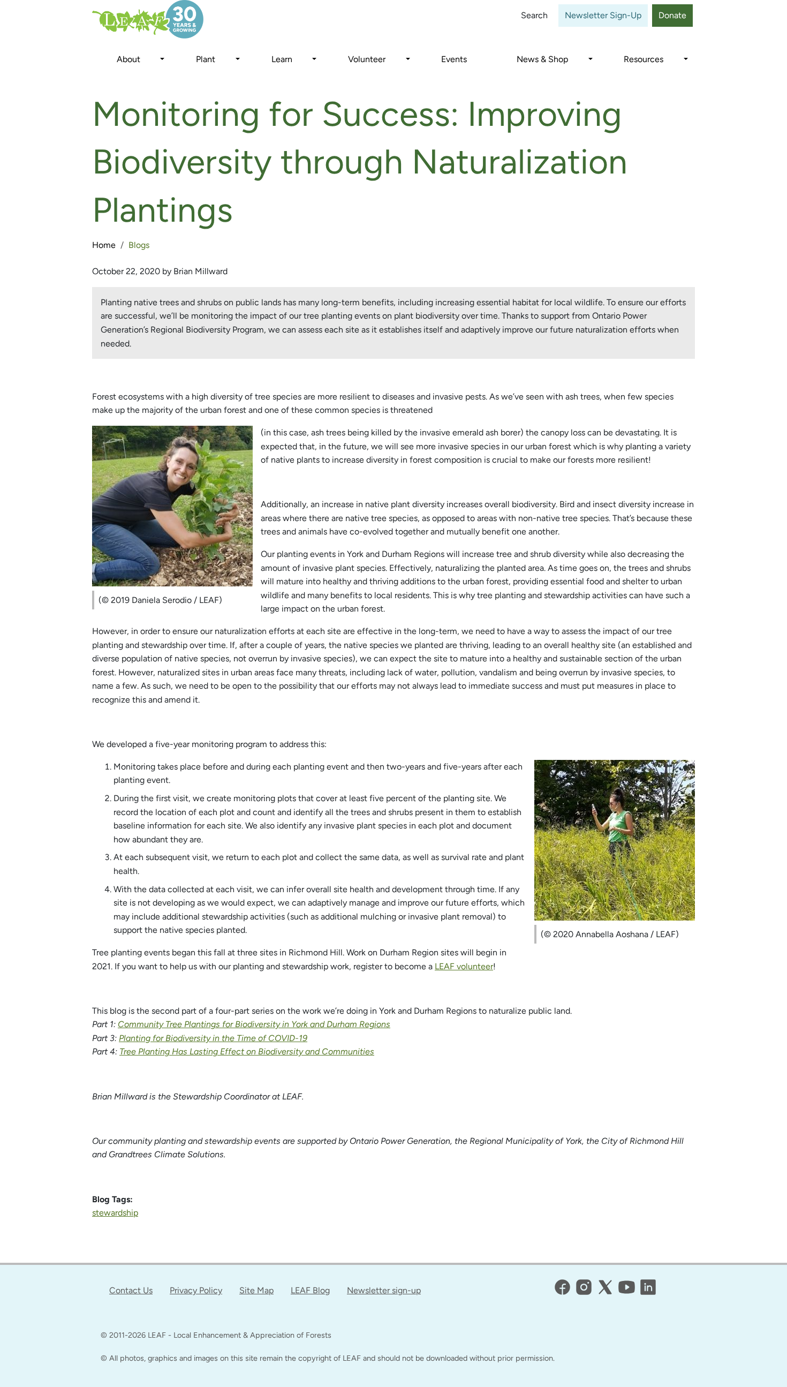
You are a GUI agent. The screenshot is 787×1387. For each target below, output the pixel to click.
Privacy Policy (196, 1290)
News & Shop (542, 59)
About (128, 59)
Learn (281, 59)
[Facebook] (562, 1287)
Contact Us (131, 1290)
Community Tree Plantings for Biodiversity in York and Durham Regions (254, 1024)
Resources (643, 59)
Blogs (138, 245)
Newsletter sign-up (384, 1290)
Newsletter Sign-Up (603, 15)
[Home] (158, 19)
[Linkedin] (648, 1287)
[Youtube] (626, 1287)
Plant (205, 59)
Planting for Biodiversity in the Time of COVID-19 (213, 1038)
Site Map (256, 1290)
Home (104, 245)
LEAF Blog (310, 1290)
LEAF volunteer (464, 966)
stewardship (115, 1213)
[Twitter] (605, 1287)
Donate (672, 15)
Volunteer (366, 59)
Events (454, 59)
